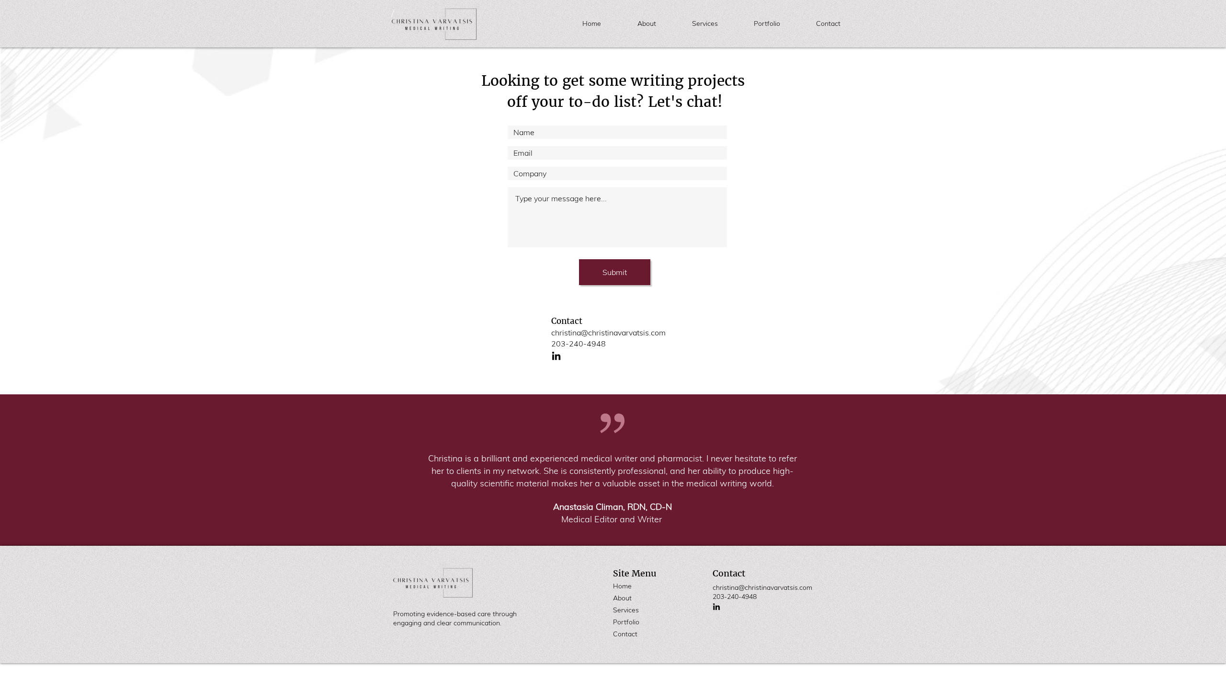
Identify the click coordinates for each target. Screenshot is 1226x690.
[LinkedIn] (556, 356)
